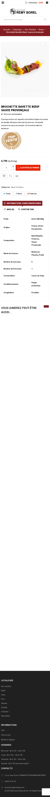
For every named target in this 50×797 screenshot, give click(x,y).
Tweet (8, 194)
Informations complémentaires (23, 203)
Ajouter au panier (29, 168)
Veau (3, 695)
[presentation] (45, 306)
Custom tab (27, 209)
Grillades (19, 187)
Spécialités (5, 716)
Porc (3, 699)
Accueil (6, 29)
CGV (3, 730)
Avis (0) (10, 209)
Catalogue (17, 29)
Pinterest (33, 194)
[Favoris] (4, 176)
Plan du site (5, 735)
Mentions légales (8, 740)
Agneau (4, 703)
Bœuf (41, 29)
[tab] (22, 203)
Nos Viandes (30, 29)
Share (19, 194)
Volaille (4, 707)
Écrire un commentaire (13, 114)
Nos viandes (6, 686)
